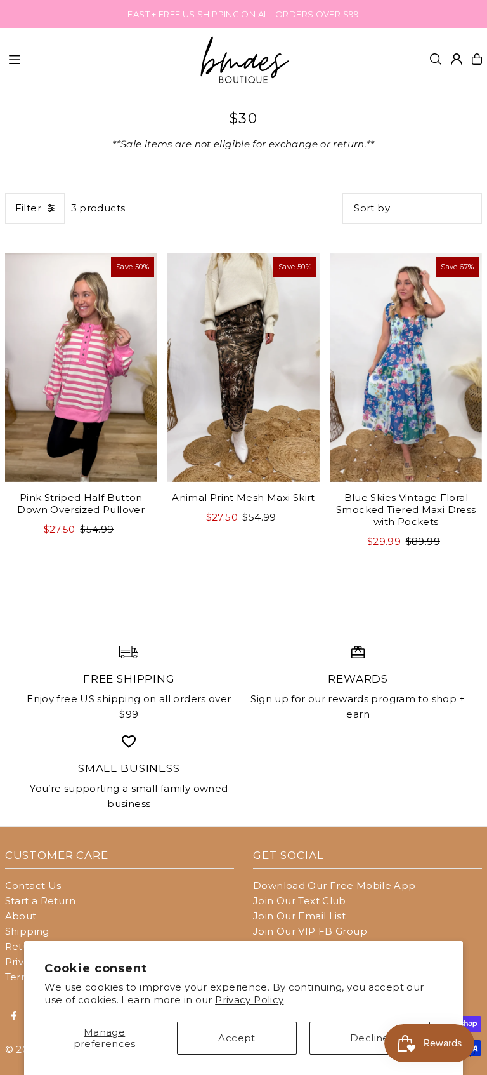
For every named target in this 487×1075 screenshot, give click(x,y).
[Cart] (477, 59)
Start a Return (40, 901)
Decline (369, 1038)
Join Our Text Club (299, 901)
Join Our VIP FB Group (310, 931)
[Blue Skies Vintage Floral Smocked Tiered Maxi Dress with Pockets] (406, 367)
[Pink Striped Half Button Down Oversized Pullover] (81, 367)
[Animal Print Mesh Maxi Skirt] (243, 367)
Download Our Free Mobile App (334, 885)
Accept (236, 1038)
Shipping (27, 931)
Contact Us (33, 885)
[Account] (456, 59)
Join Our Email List (299, 916)
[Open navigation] (95, 58)
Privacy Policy (249, 1000)
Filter (28, 208)
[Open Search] (435, 59)
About (21, 916)
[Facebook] (13, 1016)
